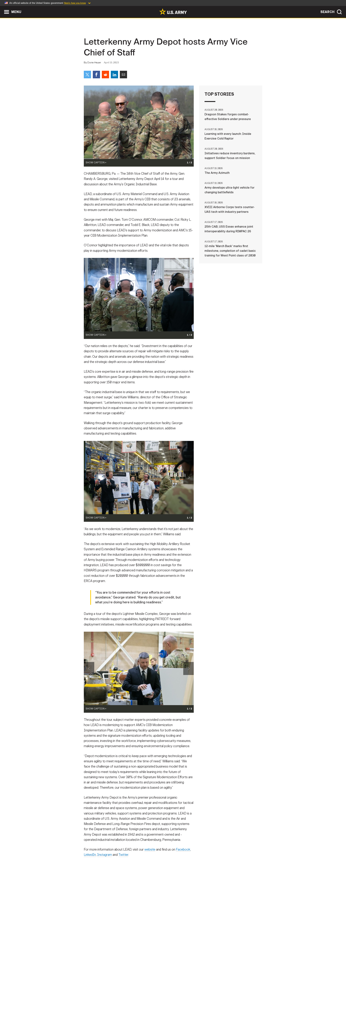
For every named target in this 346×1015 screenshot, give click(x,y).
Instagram (104, 855)
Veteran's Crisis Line (240, 999)
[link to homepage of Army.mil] (173, 11)
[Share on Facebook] (96, 74)
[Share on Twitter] (87, 74)
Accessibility (176, 999)
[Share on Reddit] (105, 74)
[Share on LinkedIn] (114, 74)
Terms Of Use (151, 999)
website (149, 849)
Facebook (183, 849)
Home (94, 999)
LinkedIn (90, 855)
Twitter (123, 855)
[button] (2, 7)
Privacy (130, 999)
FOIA (195, 999)
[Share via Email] (123, 74)
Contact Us (111, 999)
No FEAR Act (212, 999)
